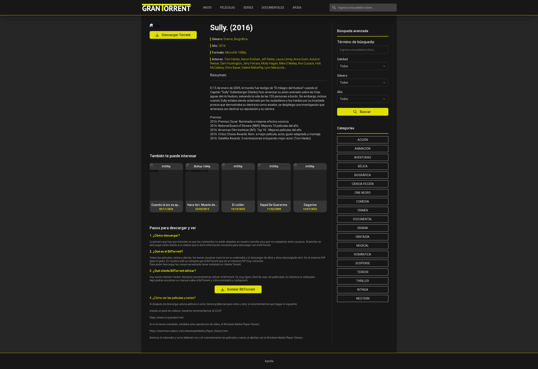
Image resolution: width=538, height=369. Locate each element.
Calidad (342, 59)
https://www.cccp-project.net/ (167, 317)
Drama (362, 228)
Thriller (362, 281)
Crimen (362, 210)
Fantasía (362, 236)
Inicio (207, 7)
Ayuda (297, 7)
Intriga (362, 289)
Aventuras (362, 157)
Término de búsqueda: (356, 42)
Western (362, 298)
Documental (362, 219)
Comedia (362, 201)
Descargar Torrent (176, 35)
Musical (362, 245)
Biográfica (362, 175)
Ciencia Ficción (363, 184)
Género (342, 75)
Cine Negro (363, 192)
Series (248, 7)
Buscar (365, 112)
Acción (362, 139)
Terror (362, 272)
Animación (363, 148)
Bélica (363, 166)
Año (340, 92)
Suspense (362, 263)
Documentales (273, 7)
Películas (227, 7)
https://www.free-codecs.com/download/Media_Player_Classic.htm (189, 331)
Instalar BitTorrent (241, 289)
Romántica (362, 254)
